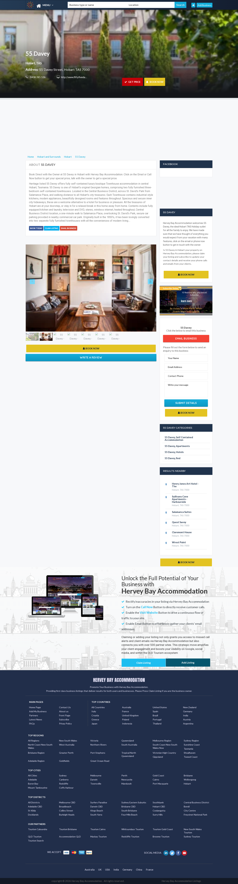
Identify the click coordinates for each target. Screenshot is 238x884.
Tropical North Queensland (128, 754)
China (139, 869)
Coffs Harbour (66, 787)
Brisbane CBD (128, 806)
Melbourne (95, 775)
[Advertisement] (119, 122)
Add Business (204, 5)
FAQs (32, 723)
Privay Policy (65, 723)
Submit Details (186, 403)
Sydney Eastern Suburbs (133, 802)
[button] (35, 260)
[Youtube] (184, 852)
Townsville (95, 783)
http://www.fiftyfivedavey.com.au (79, 77)
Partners (33, 715)
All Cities (32, 775)
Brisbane (188, 775)
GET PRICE (134, 81)
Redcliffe (63, 783)
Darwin (93, 779)
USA (107, 869)
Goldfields (64, 760)
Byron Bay (33, 783)
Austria (187, 719)
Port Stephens (97, 752)
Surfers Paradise (98, 802)
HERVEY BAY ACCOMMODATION (119, 680)
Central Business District (196, 802)
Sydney (63, 775)
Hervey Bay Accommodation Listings (181, 880)
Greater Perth (66, 752)
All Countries (98, 707)
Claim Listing (51, 228)
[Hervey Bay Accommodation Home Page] (193, 5)
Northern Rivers (98, 744)
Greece (95, 719)
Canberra (63, 779)
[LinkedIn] (166, 852)
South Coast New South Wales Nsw (165, 746)
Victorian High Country (164, 752)
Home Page (35, 707)
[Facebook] (178, 852)
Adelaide (32, 779)
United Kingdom (130, 715)
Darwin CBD (96, 806)
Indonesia (127, 723)
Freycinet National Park (195, 814)
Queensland (127, 740)
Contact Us (65, 707)
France (125, 711)
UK (100, 869)
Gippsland (158, 756)
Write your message (178, 384)
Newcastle (126, 779)
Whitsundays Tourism (132, 829)
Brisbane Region (36, 752)
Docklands (33, 814)
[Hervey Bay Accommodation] (43, 5)
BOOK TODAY (36, 228)
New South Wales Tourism (193, 831)
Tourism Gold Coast (163, 829)
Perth (124, 775)
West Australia (66, 744)
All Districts (34, 802)
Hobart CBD (159, 806)
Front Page (64, 715)
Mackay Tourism (98, 836)
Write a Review (91, 300)
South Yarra (96, 814)
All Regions (33, 740)
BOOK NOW (156, 81)
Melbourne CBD (67, 802)
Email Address (175, 367)
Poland (125, 719)
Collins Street (66, 810)
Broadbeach (65, 806)
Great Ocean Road (99, 760)
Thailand (157, 723)
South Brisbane (129, 810)
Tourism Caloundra (37, 829)
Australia (126, 707)
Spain (155, 711)
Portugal (157, 719)
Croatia (95, 715)
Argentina (188, 723)
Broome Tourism (161, 836)
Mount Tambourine (37, 787)
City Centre (190, 810)
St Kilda (32, 810)
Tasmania (188, 748)
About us (63, 711)
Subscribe (64, 719)
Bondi (187, 806)
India (185, 715)
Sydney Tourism (192, 836)
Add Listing (187, 662)
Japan (94, 723)
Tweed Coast (191, 756)
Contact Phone (175, 376)
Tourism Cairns (98, 829)
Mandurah (126, 783)
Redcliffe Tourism (130, 836)
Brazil (155, 715)
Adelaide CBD (35, 806)
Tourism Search (36, 840)
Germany (187, 711)
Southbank (158, 802)
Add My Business (38, 711)
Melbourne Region (162, 740)
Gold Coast (158, 775)
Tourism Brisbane (68, 829)
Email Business (68, 228)
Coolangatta (159, 810)
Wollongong (190, 779)
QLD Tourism (34, 836)
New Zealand (189, 707)
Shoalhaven (189, 752)
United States (160, 707)
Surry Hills (158, 814)
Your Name (173, 358)
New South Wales (68, 740)
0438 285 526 (37, 77)
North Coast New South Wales (40, 746)
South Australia (129, 744)
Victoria (94, 740)
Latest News (35, 719)
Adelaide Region (36, 760)
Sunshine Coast (192, 744)
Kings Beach (96, 810)
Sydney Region (191, 740)
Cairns (156, 779)
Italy (93, 711)
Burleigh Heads (66, 814)
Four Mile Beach (129, 814)
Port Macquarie (160, 783)
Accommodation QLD (70, 836)
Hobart (187, 783)
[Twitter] (172, 852)
